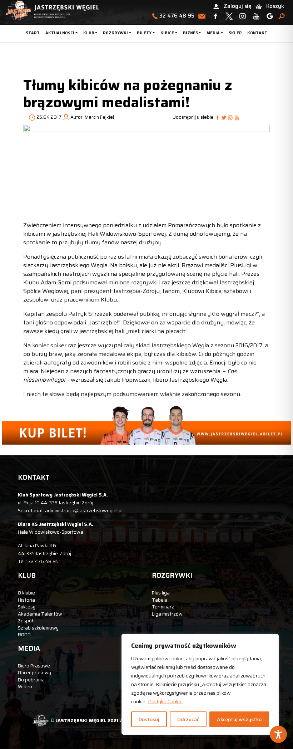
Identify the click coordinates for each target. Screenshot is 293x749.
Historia (26, 600)
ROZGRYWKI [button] (115, 33)
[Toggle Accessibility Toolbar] (278, 734)
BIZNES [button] (190, 33)
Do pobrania (31, 680)
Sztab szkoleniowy (38, 628)
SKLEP (235, 33)
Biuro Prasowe (34, 666)
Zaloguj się (237, 6)
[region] (200, 684)
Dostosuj (149, 719)
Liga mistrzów (167, 614)
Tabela (160, 600)
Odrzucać (188, 719)
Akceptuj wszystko (239, 719)
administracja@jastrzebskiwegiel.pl (84, 510)
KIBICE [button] (167, 33)
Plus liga (161, 593)
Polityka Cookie (165, 701)
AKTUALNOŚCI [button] (59, 33)
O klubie (26, 593)
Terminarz (163, 607)
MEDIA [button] (213, 33)
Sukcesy (26, 607)
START (33, 33)
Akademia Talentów (40, 614)
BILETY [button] (144, 33)
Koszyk (275, 6)
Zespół (25, 621)
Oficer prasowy (34, 672)
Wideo (25, 686)
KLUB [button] (88, 33)
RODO (24, 634)
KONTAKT (257, 33)
